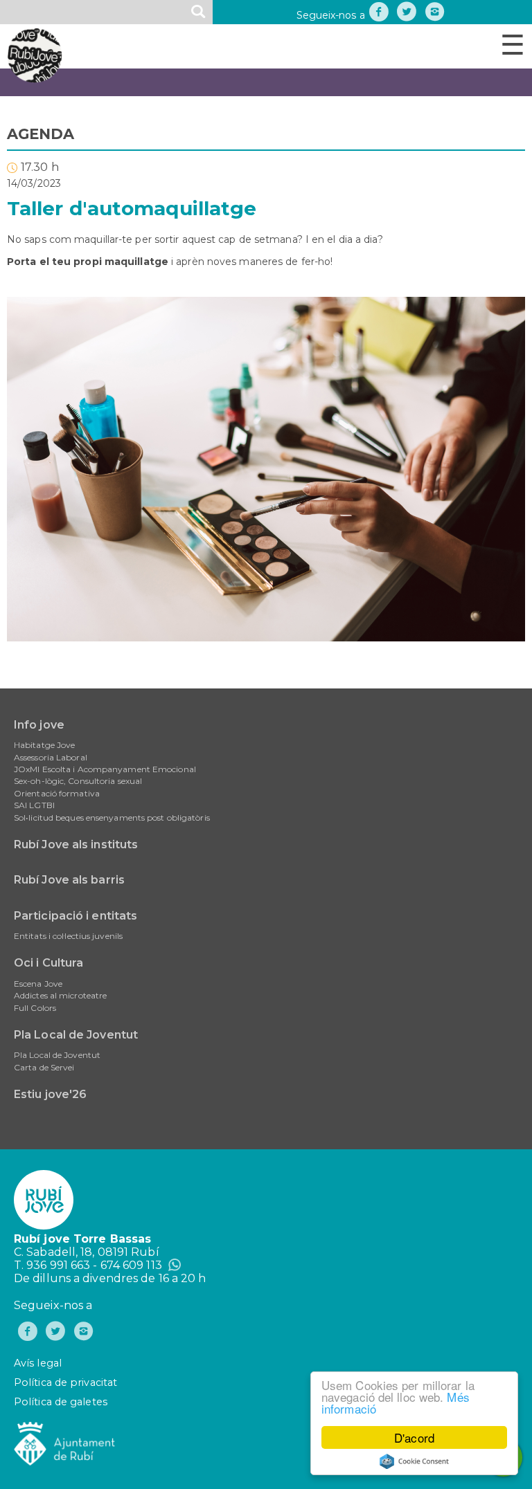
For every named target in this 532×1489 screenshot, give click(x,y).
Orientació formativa (57, 793)
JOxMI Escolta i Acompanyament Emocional (105, 769)
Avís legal (38, 1363)
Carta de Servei (44, 1067)
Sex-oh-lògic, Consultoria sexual (78, 781)
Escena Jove (38, 983)
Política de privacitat (65, 1382)
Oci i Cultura (48, 962)
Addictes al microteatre (60, 995)
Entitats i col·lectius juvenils (68, 936)
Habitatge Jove (44, 745)
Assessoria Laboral (50, 757)
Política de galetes (60, 1402)
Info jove (39, 724)
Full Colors (35, 1008)
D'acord (414, 1437)
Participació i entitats (75, 915)
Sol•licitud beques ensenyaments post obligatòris (112, 817)
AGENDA (41, 134)
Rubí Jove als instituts (76, 844)
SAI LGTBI (34, 805)
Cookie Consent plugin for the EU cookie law (414, 1461)
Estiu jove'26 (50, 1094)
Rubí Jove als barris (69, 879)
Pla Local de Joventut (76, 1034)
